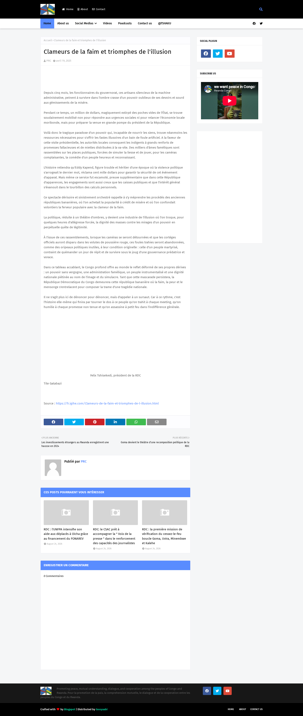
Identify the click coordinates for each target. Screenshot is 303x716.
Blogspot (69, 709)
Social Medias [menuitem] (84, 23)
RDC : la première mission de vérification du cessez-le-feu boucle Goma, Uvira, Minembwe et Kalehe (164, 536)
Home (69, 9)
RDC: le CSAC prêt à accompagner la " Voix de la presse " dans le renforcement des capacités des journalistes (114, 536)
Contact (100, 9)
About (84, 9)
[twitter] (261, 24)
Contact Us (256, 709)
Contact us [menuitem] (145, 23)
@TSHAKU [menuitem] (164, 23)
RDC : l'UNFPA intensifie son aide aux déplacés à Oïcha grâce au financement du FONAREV (66, 533)
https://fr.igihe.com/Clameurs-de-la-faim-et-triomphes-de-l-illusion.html (107, 403)
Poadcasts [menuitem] (125, 23)
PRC (48, 60)
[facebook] (254, 24)
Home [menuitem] (47, 23)
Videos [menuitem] (107, 23)
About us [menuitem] (63, 23)
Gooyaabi (102, 709)
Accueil (48, 40)
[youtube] (230, 53)
